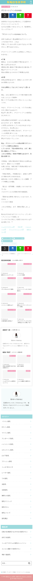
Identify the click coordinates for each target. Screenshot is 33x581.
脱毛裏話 (5, 518)
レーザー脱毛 (6, 473)
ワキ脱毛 (5, 478)
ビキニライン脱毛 (7, 241)
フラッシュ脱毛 (7, 461)
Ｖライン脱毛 (6, 433)
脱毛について (6, 513)
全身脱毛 (5, 490)
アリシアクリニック (15, 229)
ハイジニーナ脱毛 (19, 238)
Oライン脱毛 (6, 427)
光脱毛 (4, 484)
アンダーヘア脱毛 (6, 6)
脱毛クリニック (7, 501)
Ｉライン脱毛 (6, 421)
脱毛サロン (5, 507)
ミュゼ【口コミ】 (7, 467)
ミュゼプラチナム (7, 227)
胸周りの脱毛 (6, 495)
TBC (19, 227)
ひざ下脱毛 (5, 455)
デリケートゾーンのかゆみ (9, 243)
